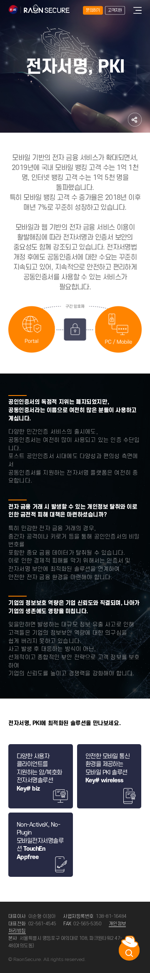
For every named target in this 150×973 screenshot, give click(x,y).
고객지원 (115, 10)
